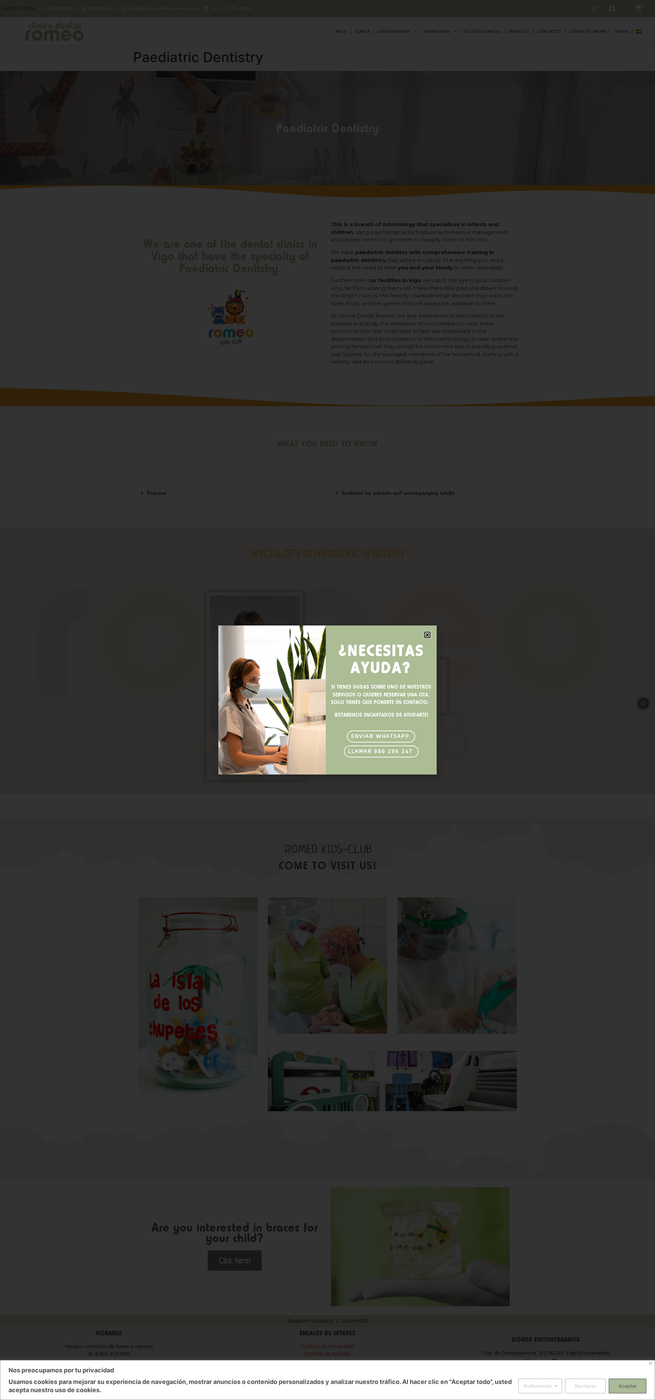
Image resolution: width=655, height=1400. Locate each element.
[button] (427, 634)
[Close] (650, 1363)
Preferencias (538, 1386)
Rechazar (585, 1386)
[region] (327, 1380)
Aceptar (627, 1386)
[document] (327, 700)
